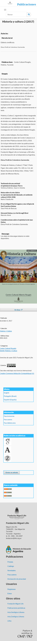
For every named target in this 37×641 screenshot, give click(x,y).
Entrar (9, 593)
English (6, 393)
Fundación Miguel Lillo (15, 604)
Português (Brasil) (10, 396)
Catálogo (10, 566)
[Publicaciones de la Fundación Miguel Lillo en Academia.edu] (7, 450)
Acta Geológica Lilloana (15, 612)
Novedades (11, 570)
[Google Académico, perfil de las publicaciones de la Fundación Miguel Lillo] (7, 441)
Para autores (8, 419)
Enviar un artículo (12, 472)
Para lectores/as (9, 416)
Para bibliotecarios (10, 423)
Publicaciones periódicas (16, 608)
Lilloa (9, 621)
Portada (10, 562)
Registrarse (11, 589)
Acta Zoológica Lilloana (15, 616)
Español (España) (10, 400)
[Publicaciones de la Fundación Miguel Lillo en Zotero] (7, 458)
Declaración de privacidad (16, 579)
